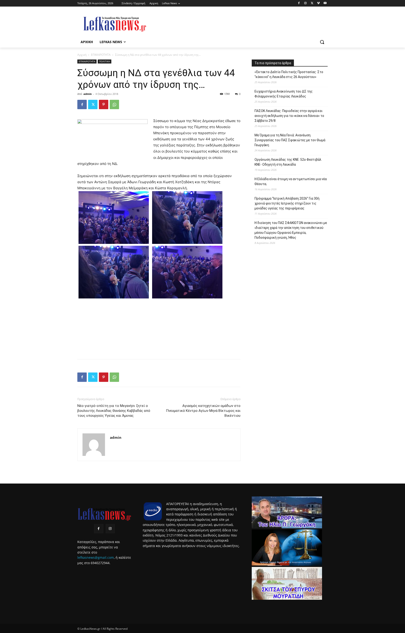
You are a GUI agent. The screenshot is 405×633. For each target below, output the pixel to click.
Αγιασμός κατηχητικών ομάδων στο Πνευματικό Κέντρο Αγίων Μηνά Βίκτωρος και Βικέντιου (203, 411)
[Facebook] (299, 3)
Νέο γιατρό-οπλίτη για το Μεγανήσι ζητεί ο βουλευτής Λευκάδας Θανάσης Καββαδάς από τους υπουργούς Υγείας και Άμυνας (113, 411)
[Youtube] (325, 3)
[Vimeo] (318, 3)
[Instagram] (305, 3)
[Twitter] (312, 3)
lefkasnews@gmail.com (95, 557)
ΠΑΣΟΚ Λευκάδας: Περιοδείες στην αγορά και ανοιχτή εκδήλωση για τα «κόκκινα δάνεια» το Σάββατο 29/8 (289, 116)
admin (87, 94)
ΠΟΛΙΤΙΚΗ (104, 61)
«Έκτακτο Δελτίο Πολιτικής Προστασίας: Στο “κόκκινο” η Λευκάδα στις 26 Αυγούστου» (289, 74)
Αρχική (81, 55)
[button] (322, 42)
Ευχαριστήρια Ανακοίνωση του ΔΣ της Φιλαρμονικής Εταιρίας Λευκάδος (284, 93)
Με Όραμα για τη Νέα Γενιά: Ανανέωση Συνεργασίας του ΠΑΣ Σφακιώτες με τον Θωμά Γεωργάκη (290, 140)
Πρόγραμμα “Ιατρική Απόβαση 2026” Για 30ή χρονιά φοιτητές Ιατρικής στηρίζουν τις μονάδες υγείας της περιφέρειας (287, 203)
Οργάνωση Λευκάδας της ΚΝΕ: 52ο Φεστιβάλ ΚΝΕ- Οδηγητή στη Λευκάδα (288, 162)
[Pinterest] (103, 104)
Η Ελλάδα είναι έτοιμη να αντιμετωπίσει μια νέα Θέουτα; (291, 181)
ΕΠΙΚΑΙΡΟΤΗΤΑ (101, 55)
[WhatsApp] (114, 104)
